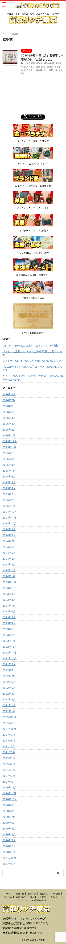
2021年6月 (8, 752)
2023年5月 (9, 617)
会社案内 (42, 897)
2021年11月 (9, 723)
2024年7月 (8, 541)
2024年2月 (9, 570)
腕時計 (50, 66)
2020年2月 (9, 846)
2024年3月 (9, 564)
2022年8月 (9, 670)
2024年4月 (9, 558)
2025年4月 (9, 488)
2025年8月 (9, 464)
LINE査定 (56, 893)
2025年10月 (9, 453)
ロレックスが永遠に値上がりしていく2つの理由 (30, 345)
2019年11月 (9, 863)
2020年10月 (9, 799)
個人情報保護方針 (39, 900)
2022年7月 (8, 676)
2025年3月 (9, 494)
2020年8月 (9, 811)
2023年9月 (9, 593)
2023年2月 (9, 635)
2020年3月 (9, 840)
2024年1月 (8, 576)
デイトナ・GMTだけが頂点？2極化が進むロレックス (33, 360)
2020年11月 (9, 793)
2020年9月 (9, 805)
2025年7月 (8, 470)
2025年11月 (9, 447)
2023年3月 (9, 629)
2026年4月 (9, 417)
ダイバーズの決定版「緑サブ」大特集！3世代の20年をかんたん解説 (33, 377)
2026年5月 (9, 412)
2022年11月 (9, 652)
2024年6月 (9, 547)
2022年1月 (8, 711)
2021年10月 (9, 728)
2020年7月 (8, 816)
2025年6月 (9, 476)
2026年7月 (8, 400)
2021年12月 (9, 717)
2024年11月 (9, 517)
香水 (23, 73)
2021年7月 (8, 746)
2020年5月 (9, 828)
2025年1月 (8, 505)
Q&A (32, 897)
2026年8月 (9, 394)
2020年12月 (9, 787)
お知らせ (32, 893)
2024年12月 (9, 511)
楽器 (38, 66)
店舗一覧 (20, 893)
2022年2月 (9, 705)
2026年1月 (8, 435)
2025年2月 (9, 500)
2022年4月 (9, 693)
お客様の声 (21, 897)
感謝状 (39, 63)
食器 (60, 70)
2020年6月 (9, 822)
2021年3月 (8, 769)
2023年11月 (9, 582)
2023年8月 (9, 599)
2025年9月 (9, 459)
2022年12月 (9, 646)
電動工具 (53, 70)
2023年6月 (9, 611)
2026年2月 (9, 429)
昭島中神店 (49, 63)
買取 (45, 70)
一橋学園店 (30, 63)
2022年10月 (9, 658)
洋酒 (43, 66)
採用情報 (54, 897)
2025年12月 (9, 441)
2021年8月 (8, 740)
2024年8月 (9, 535)
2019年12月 (9, 857)
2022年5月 (9, 687)
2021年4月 (8, 764)
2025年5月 (9, 482)
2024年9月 (9, 529)
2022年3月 (9, 699)
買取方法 (44, 893)
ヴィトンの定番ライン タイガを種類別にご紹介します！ (32, 353)
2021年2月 (8, 775)
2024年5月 (9, 552)
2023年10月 (9, 588)
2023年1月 (8, 640)
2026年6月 (9, 406)
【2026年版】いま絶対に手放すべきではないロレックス (32, 368)
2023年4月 (9, 623)
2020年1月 (8, 852)
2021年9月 (8, 734)
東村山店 (30, 66)
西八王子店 (29, 70)
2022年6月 (9, 681)
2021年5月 (8, 758)
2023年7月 (8, 605)
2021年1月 (8, 781)
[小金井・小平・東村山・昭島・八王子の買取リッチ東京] (37, 7)
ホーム (9, 893)
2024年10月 (9, 523)
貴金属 (39, 70)
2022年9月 (9, 664)
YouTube (8, 897)
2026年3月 (9, 423)
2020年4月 (9, 834)
